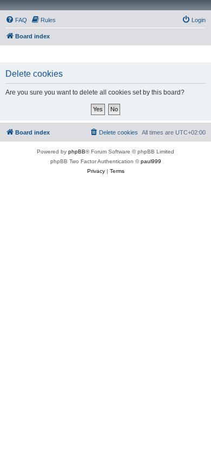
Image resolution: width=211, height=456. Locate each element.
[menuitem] (16, 20)
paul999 (151, 161)
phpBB (76, 152)
